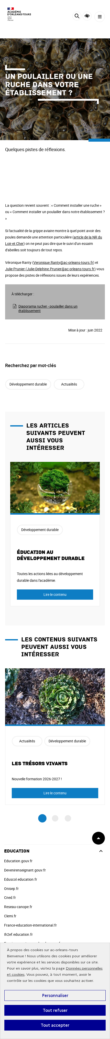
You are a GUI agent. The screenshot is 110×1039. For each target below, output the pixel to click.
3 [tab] (68, 818)
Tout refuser (55, 1010)
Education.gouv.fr (18, 860)
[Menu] (99, 17)
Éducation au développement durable (51, 555)
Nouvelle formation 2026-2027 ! (37, 778)
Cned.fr (10, 897)
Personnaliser (55, 995)
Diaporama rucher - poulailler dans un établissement (48, 308)
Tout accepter (55, 1025)
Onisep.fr (11, 888)
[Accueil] (19, 14)
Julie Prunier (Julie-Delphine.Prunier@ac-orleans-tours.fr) (50, 268)
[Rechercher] (76, 17)
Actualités (69, 384)
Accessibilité (87, 16)
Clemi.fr (10, 915)
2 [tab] (55, 818)
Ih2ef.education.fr (18, 934)
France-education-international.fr (30, 925)
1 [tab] (42, 818)
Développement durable (28, 384)
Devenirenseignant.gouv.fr (25, 870)
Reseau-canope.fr (18, 906)
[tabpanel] (55, 534)
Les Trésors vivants (40, 764)
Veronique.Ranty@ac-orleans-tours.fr (63, 262)
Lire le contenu (55, 594)
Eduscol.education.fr (20, 879)
